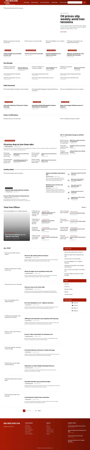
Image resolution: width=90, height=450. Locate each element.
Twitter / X (75, 308)
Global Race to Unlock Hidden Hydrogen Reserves (39, 366)
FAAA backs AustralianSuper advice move (12, 77)
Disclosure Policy (68, 289)
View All (83, 207)
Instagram (75, 310)
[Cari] (84, 2)
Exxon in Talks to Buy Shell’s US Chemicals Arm (16, 196)
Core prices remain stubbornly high (77, 221)
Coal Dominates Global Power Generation (12, 73)
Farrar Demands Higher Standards (77, 213)
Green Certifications (44, 2)
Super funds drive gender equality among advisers (70, 73)
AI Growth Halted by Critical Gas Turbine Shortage (39, 350)
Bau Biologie (26, 2)
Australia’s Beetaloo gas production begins (37, 381)
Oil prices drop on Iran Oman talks (34, 53)
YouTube (76, 305)
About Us (66, 284)
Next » (39, 410)
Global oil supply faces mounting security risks (38, 271)
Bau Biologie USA (12, 423)
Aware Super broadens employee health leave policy (42, 77)
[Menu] (5, 2)
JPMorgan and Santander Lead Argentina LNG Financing (75, 54)
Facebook (75, 302)
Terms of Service (68, 294)
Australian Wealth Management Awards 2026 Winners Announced (44, 106)
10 (35, 410)
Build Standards (34, 2)
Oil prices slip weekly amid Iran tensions (72, 19)
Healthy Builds (54, 2)
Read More (63, 31)
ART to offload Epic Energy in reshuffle (72, 135)
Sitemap (66, 291)
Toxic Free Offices (64, 2)
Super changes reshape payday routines (40, 73)
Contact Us (67, 286)
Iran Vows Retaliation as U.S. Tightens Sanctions (53, 54)
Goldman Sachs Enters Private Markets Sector (69, 77)
